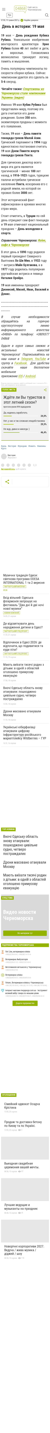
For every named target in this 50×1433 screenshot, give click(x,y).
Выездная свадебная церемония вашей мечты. (21, 1165)
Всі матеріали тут (25, 933)
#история (12, 446)
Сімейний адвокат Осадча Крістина (22, 1106)
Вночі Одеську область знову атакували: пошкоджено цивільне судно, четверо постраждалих (23, 693)
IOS (20, 376)
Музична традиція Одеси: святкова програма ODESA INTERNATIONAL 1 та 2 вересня (24, 579)
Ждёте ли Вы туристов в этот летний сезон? (24, 400)
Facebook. (20, 363)
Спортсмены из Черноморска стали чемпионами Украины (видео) (23, 93)
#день (3, 446)
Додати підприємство (25, 1003)
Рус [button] (9, 15)
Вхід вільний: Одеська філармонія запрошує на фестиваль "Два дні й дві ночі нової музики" (23, 603)
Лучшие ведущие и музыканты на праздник (21, 1207)
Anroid (30, 376)
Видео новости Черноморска (19, 915)
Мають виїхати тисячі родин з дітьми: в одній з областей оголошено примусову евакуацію (23, 670)
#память (32, 446)
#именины (41, 446)
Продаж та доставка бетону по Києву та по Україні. (23, 1124)
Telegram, (28, 359)
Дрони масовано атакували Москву (22, 713)
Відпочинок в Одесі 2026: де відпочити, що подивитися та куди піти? (23, 646)
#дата (3, 448)
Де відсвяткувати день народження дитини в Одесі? (23, 625)
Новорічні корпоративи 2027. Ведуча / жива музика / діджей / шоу (24, 1250)
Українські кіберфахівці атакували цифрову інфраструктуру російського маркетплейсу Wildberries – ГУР (24, 732)
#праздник (22, 446)
